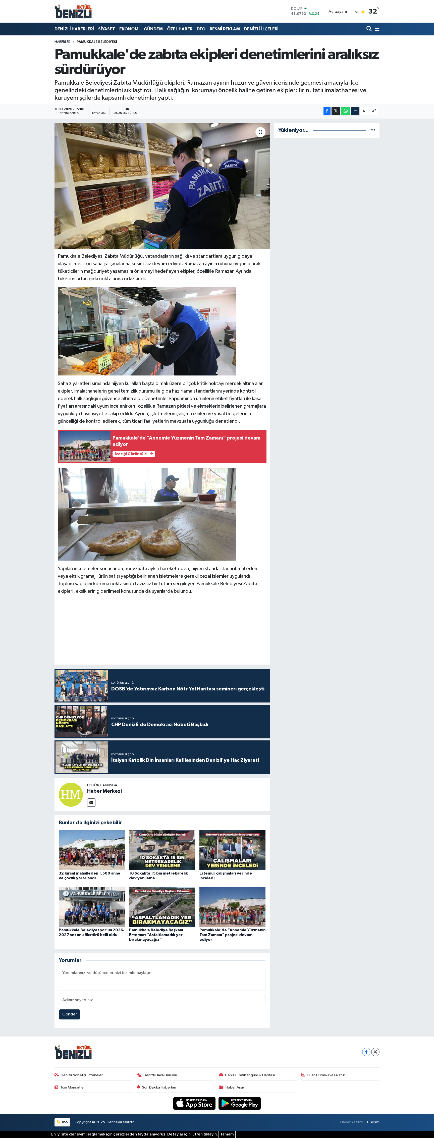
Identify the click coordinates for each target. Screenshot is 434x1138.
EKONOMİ (129, 29)
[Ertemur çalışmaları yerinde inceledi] (232, 850)
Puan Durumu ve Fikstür (326, 1075)
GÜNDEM (153, 29)
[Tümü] (372, 130)
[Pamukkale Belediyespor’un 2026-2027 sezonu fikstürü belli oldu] (92, 907)
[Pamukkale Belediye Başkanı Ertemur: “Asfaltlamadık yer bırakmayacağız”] (162, 907)
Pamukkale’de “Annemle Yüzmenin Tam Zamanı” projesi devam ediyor (232, 935)
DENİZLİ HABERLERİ (74, 29)
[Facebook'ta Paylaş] (327, 111)
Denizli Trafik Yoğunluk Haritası (250, 1075)
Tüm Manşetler (72, 1087)
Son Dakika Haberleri (159, 1087)
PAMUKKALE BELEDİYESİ (97, 42)
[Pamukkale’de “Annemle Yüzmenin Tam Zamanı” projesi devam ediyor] (232, 907)
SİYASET (106, 29)
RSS (64, 1122)
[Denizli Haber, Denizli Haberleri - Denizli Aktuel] (73, 11)
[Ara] (369, 29)
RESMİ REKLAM (225, 29)
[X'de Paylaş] (336, 111)
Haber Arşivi (235, 1087)
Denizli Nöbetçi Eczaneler (82, 1075)
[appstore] (195, 1103)
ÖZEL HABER (179, 29)
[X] (375, 1052)
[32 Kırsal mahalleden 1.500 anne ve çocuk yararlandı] (92, 850)
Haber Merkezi (104, 791)
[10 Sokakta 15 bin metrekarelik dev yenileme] (162, 850)
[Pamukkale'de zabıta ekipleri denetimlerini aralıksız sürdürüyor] (162, 186)
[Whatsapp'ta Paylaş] (345, 111)
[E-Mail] (91, 802)
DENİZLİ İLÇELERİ (261, 29)
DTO (201, 29)
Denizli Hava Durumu (160, 1075)
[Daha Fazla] (355, 111)
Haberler (62, 42)
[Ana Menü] (376, 29)
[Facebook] (366, 1052)
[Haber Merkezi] (71, 794)
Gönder (69, 1014)
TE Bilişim (372, 1122)
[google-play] (240, 1103)
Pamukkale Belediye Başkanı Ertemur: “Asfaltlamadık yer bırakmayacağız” (156, 935)
